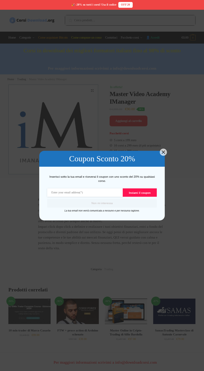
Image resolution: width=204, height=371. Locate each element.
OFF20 (125, 4)
